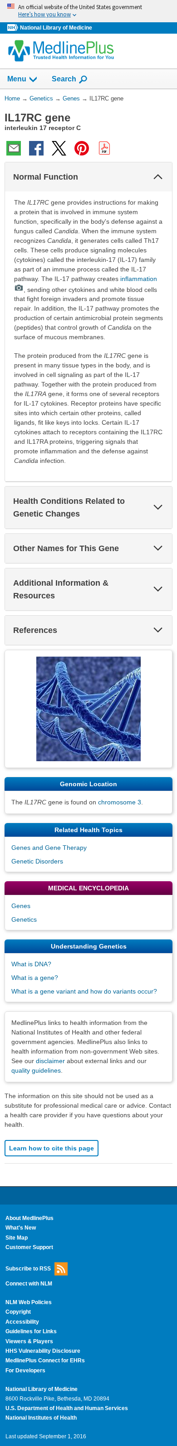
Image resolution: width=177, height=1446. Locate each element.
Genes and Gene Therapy (49, 847)
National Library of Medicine (56, 28)
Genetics (24, 919)
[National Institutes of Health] (13, 28)
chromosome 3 (119, 802)
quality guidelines (36, 1070)
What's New (20, 1228)
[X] (59, 148)
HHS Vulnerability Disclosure (42, 1351)
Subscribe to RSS (28, 1268)
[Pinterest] (82, 148)
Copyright (18, 1312)
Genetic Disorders (37, 861)
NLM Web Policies (28, 1302)
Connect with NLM (28, 1283)
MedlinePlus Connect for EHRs (45, 1360)
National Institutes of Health (41, 1418)
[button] (158, 177)
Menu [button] (16, 79)
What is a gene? (34, 977)
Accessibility (22, 1322)
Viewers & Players (29, 1341)
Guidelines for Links (31, 1331)
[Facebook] (36, 148)
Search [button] (64, 79)
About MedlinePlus (29, 1218)
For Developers (25, 1370)
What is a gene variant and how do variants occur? (84, 991)
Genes (20, 905)
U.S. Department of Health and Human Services (66, 1408)
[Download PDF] (104, 148)
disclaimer (50, 1060)
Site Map (16, 1238)
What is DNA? (31, 964)
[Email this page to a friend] (14, 148)
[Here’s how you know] (88, 11)
